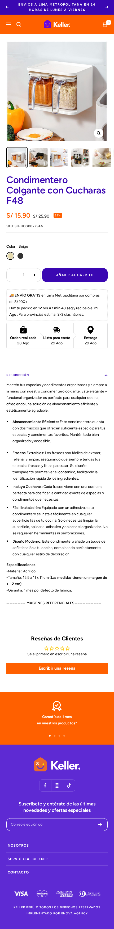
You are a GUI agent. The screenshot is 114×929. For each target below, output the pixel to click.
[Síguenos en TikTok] (69, 785)
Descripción (17, 375)
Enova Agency (74, 913)
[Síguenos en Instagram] (57, 785)
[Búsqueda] (18, 24)
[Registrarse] (100, 824)
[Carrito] (105, 24)
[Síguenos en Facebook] (45, 785)
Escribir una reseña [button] (57, 668)
